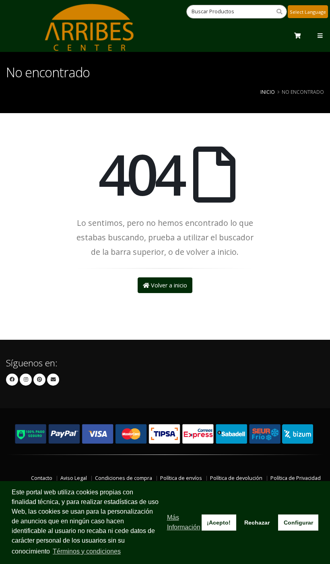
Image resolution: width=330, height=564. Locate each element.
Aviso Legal (73, 478)
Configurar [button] (298, 522)
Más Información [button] (183, 522)
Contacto (41, 478)
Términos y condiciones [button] (87, 551)
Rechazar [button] (257, 522)
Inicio (267, 92)
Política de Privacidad (295, 478)
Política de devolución (236, 478)
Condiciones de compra (123, 478)
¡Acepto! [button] (219, 522)
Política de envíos (181, 478)
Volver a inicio (168, 285)
